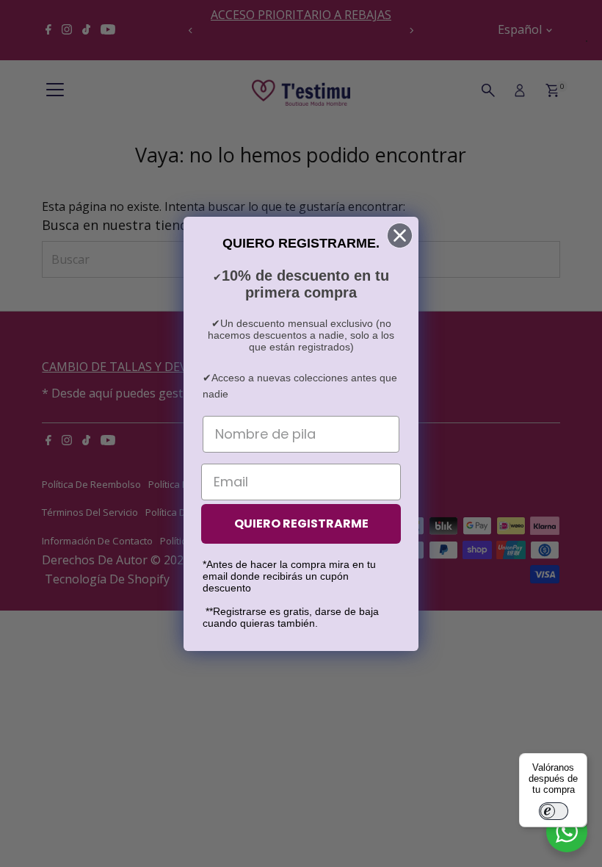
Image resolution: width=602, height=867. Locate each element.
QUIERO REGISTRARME (301, 523)
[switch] (553, 811)
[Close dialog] (400, 235)
